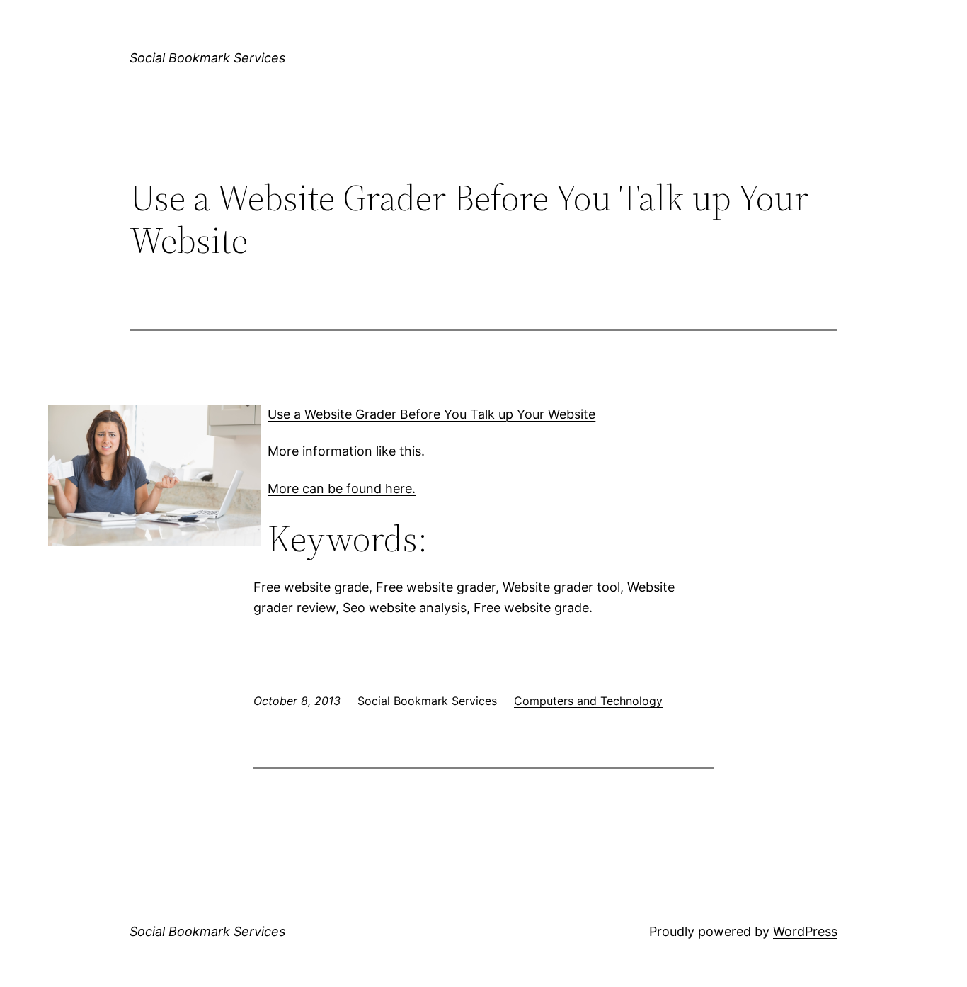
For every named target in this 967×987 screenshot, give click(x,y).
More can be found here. (342, 488)
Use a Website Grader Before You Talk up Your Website (431, 414)
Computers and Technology (588, 701)
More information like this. (346, 451)
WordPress (805, 931)
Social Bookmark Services (207, 57)
